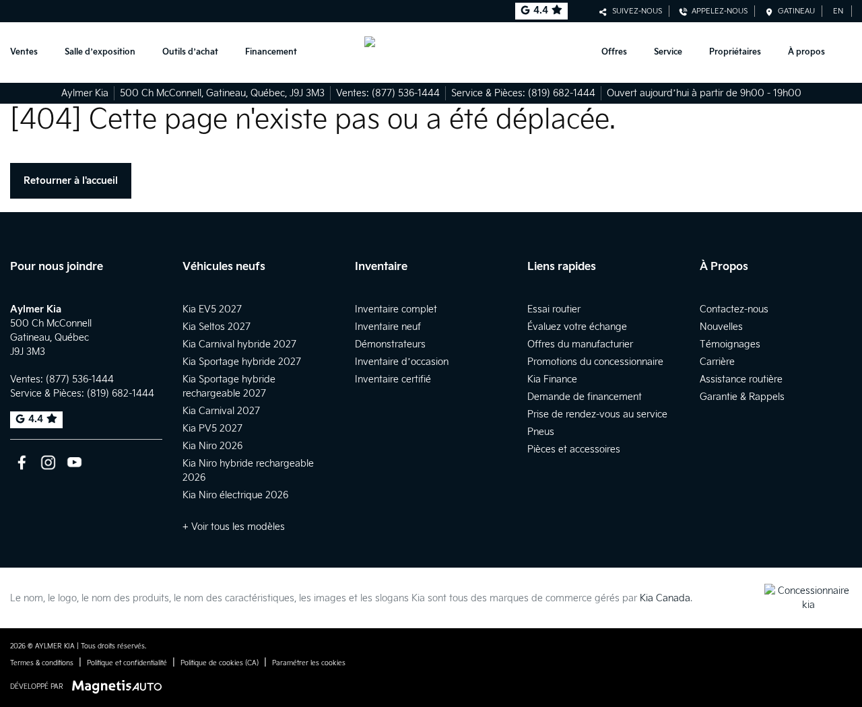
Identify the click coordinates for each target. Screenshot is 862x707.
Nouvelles (721, 327)
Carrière (717, 362)
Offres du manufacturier (580, 344)
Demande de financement (584, 397)
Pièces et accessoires (573, 449)
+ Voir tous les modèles (234, 527)
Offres (614, 52)
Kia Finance (552, 379)
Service (668, 52)
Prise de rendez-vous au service (597, 414)
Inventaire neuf (388, 327)
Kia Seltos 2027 (217, 327)
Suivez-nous (635, 11)
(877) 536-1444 (406, 93)
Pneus (540, 432)
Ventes (24, 52)
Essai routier (554, 309)
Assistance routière (741, 379)
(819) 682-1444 (561, 93)
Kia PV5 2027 (212, 428)
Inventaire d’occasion (402, 362)
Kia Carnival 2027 (221, 411)
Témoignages (730, 344)
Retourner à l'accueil (71, 181)
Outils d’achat (190, 52)
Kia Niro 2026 (212, 446)
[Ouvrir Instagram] (48, 462)
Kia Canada (665, 598)
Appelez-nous (718, 11)
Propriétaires (735, 52)
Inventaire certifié (393, 379)
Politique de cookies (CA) (219, 663)
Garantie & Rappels (742, 397)
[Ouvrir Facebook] (21, 462)
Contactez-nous (734, 309)
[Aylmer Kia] (431, 52)
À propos (806, 52)
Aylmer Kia (84, 93)
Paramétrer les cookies (308, 663)
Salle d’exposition (100, 52)
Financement (271, 52)
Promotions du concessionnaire (595, 362)
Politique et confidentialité (127, 663)
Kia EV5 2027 (212, 309)
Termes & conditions (41, 663)
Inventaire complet (396, 309)
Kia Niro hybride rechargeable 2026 (248, 470)
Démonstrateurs (390, 344)
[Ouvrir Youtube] (74, 462)
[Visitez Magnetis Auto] (120, 686)
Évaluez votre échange (577, 327)
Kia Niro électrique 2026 (235, 495)
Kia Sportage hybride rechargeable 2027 (229, 386)
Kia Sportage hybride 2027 (242, 362)
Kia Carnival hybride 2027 (239, 344)
